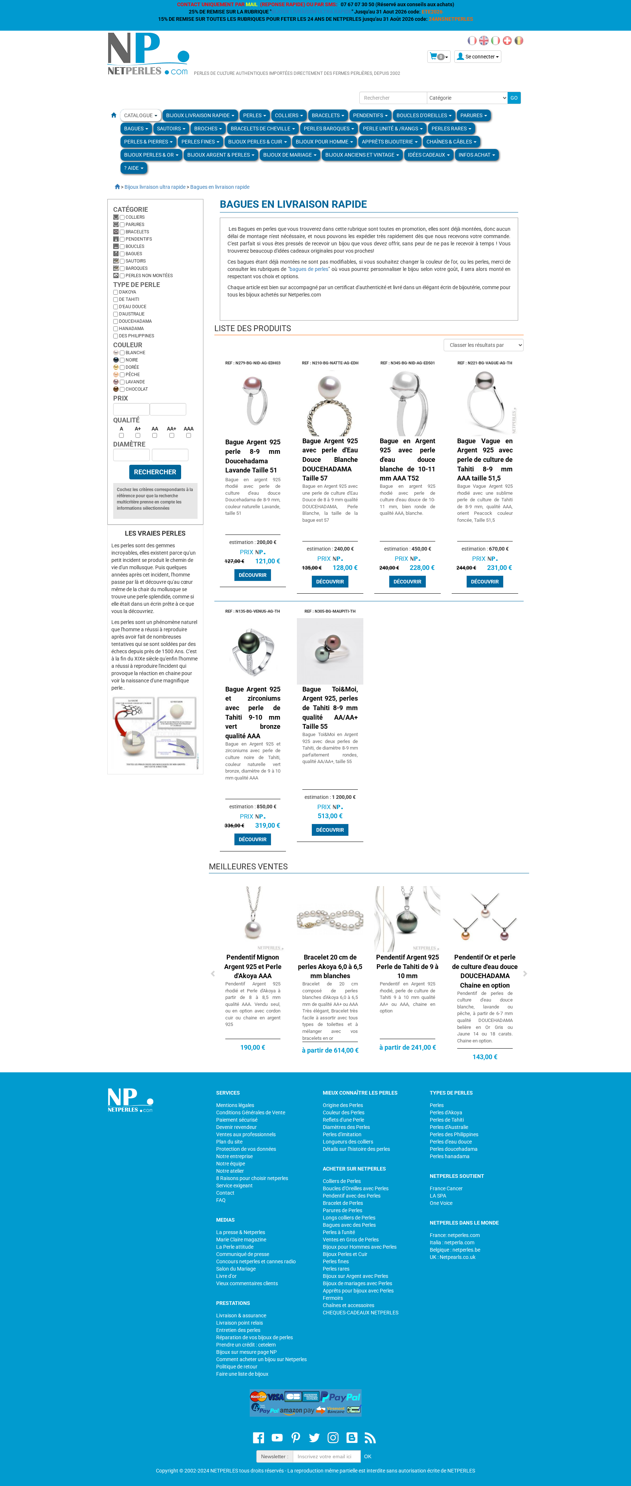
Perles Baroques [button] (327, 128)
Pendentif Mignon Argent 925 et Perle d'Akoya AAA (253, 966)
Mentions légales (235, 1105)
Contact (225, 1193)
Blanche (135, 352)
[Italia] (495, 40)
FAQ (221, 1200)
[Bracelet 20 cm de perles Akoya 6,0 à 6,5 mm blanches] (330, 919)
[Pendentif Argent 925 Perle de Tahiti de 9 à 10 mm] (407, 919)
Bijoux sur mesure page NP (246, 1352)
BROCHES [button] (206, 128)
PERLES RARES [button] (450, 128)
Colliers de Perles (342, 1181)
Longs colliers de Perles (349, 1218)
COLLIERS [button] (287, 115)
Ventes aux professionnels (246, 1134)
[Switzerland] (507, 40)
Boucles (135, 246)
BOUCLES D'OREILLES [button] (422, 115)
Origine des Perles (343, 1105)
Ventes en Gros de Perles (351, 1239)
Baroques (137, 268)
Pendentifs (139, 239)
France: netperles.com (455, 1235)
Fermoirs (333, 1298)
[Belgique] (519, 40)
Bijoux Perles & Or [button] (149, 155)
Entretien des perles (238, 1330)
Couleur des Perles (343, 1112)
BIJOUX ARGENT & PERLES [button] (219, 155)
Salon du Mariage (236, 1269)
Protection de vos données (246, 1149)
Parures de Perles (342, 1210)
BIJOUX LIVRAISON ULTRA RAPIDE (311, 12)
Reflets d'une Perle (343, 1120)
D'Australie (132, 314)
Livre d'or (226, 1276)
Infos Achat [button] (475, 155)
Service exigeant (234, 1185)
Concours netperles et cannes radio (256, 1261)
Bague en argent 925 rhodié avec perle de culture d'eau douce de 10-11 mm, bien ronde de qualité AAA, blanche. (407, 499)
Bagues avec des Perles (349, 1225)
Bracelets (137, 231)
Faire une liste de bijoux (242, 1374)
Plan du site (229, 1142)
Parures (135, 224)
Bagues (134, 253)
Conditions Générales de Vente (250, 1112)
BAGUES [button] (134, 128)
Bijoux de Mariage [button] (288, 155)
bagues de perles (309, 269)
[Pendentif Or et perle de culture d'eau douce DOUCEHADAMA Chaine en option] (485, 919)
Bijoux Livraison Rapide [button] (198, 115)
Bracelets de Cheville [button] (261, 128)
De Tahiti (129, 299)
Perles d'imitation (342, 1134)
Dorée (132, 367)
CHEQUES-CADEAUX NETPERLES (360, 1312)
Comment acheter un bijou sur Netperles (261, 1359)
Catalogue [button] (139, 115)
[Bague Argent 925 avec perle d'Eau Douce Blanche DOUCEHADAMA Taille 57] (330, 402)
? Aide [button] (132, 168)
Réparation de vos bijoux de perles (254, 1337)
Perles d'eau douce (451, 1142)
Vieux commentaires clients (247, 1283)
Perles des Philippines (454, 1134)
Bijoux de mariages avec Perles (357, 1283)
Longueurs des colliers (348, 1142)
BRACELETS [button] (326, 115)
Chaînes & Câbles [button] (450, 142)
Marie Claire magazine (241, 1239)
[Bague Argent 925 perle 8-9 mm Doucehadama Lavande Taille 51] (253, 402)
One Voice (441, 1203)
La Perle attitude (234, 1247)
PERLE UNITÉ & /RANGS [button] (391, 128)
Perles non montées (149, 275)
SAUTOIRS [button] (169, 128)
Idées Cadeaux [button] (427, 155)
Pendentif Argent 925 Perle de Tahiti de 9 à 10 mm (407, 966)
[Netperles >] (113, 187)
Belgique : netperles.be (455, 1250)
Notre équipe (230, 1164)
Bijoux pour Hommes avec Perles (360, 1247)
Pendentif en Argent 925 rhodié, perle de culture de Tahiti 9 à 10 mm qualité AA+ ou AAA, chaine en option (407, 997)
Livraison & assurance (241, 1315)
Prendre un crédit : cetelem (246, 1345)
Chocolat (137, 389)
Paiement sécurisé (236, 1120)
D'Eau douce (132, 306)
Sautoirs (136, 261)
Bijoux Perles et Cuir (345, 1254)
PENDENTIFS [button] (368, 115)
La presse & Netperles (240, 1232)
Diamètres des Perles (346, 1127)
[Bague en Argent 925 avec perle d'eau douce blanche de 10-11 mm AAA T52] (407, 402)
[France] (472, 40)
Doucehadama (135, 321)
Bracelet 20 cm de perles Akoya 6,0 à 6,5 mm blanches (330, 966)
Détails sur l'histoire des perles (356, 1149)
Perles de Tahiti (447, 1120)
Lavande (135, 381)
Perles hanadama (450, 1156)
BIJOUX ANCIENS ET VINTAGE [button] (360, 155)
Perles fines (336, 1261)
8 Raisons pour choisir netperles (252, 1178)
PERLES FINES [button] (198, 142)
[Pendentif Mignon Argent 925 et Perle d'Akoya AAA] (253, 919)
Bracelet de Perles (343, 1203)
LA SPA (438, 1196)
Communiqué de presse (242, 1254)
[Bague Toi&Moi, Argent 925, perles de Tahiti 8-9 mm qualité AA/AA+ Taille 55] (330, 651)
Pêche (133, 374)
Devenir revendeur (236, 1127)
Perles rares (336, 1269)
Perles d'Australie (449, 1127)
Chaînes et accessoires (348, 1305)
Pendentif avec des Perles (351, 1196)
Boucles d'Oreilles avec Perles (356, 1188)
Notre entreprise (234, 1156)
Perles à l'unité (339, 1232)
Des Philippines (136, 335)
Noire (132, 360)
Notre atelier (230, 1171)
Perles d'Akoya (446, 1112)
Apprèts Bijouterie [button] (388, 142)
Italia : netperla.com (452, 1242)
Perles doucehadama (454, 1149)
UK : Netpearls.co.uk (452, 1257)
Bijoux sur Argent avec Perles (355, 1276)
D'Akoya (127, 292)
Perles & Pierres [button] (146, 142)
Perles (437, 1105)
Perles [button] (253, 115)
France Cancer (446, 1188)
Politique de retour (236, 1367)
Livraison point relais (239, 1323)
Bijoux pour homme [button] (322, 142)
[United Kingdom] (484, 40)
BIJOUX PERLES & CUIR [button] (255, 142)
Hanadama (131, 328)
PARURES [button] (471, 115)
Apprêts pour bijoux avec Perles (358, 1291)
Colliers (135, 217)
